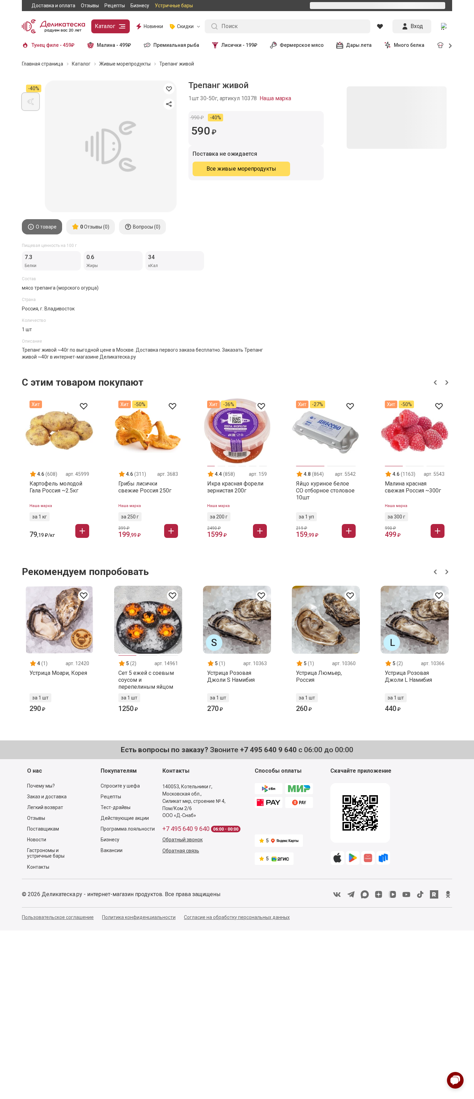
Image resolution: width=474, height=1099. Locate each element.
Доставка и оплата (53, 6)
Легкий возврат (45, 809)
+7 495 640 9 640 (186, 830)
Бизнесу (139, 6)
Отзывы (90, 6)
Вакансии (111, 852)
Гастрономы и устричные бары (46, 854)
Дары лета (359, 46)
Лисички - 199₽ (239, 46)
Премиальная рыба (176, 46)
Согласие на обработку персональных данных (237, 918)
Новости (36, 841)
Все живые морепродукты (241, 170)
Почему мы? (41, 787)
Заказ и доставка (47, 798)
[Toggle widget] (455, 1080)
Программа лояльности (128, 830)
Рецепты (114, 6)
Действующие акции (125, 819)
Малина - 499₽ (114, 46)
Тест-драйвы (115, 809)
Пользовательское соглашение (58, 918)
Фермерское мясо (302, 46)
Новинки (153, 28)
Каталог (105, 27)
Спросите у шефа (120, 787)
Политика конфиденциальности (139, 918)
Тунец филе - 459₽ (53, 46)
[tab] (42, 228)
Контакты (38, 868)
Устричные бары (174, 6)
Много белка (409, 46)
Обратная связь (180, 852)
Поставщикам (43, 830)
